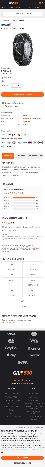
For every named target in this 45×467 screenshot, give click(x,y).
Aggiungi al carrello (23, 94)
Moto (18, 7)
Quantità (6, 85)
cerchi (10, 7)
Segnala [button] (4, 234)
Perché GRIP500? (11, 397)
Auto (3, 7)
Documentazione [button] (8, 322)
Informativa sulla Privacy (34, 403)
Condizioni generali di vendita (33, 412)
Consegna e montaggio (11, 400)
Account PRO (11, 403)
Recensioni (20, 156)
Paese (11, 410)
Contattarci (34, 397)
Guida (11, 413)
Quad (24, 7)
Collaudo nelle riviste (11, 394)
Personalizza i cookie (22, 463)
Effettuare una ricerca (23, 14)
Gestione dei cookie (34, 416)
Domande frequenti (11, 407)
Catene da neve (34, 7)
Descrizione (7, 156)
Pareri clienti (33, 400)
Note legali (34, 420)
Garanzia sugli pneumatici (11, 416)
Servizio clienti (34, 394)
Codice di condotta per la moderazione (34, 407)
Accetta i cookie (22, 458)
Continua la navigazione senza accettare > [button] (29, 427)
